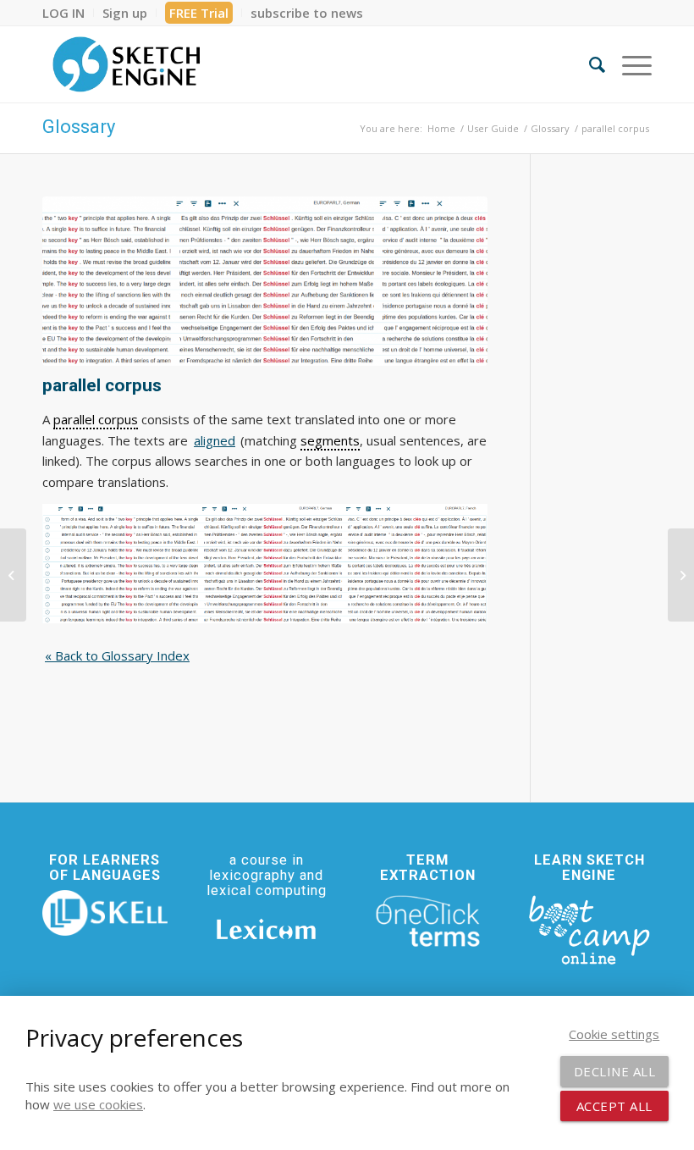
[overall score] (13, 575)
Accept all (614, 1105)
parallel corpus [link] (95, 419)
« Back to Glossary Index (117, 655)
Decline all (615, 1071)
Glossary (78, 126)
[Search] (588, 64)
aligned (214, 440)
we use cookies (98, 1104)
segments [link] (330, 440)
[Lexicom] (266, 929)
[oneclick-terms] (428, 921)
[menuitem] (68, 12)
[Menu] (628, 64)
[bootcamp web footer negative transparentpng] (589, 928)
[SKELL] (105, 913)
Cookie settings (614, 1034)
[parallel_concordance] (264, 281)
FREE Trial (199, 12)
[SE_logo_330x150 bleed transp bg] (126, 64)
